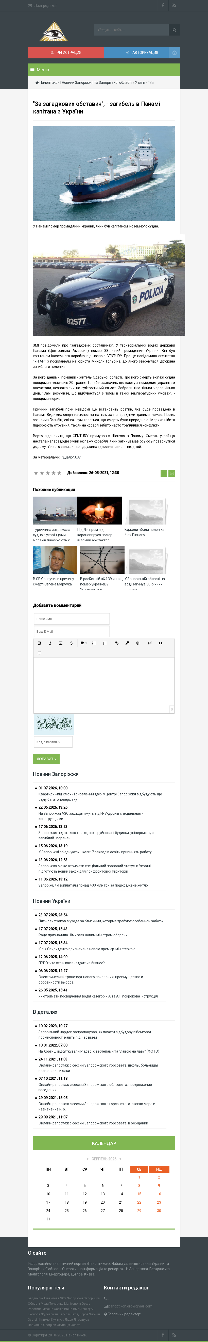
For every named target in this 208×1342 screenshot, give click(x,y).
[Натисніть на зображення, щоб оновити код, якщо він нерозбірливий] (54, 724)
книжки (44, 1319)
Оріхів (86, 1303)
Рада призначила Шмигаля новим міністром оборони (83, 935)
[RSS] (174, 5)
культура (57, 1319)
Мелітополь (72, 1303)
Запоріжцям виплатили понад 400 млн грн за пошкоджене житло (93, 885)
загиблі (64, 1314)
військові (80, 1309)
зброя (83, 1314)
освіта (75, 1325)
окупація (63, 1325)
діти (91, 1309)
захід (75, 1314)
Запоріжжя (75, 1298)
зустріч (33, 1319)
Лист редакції (45, 6)
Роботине (35, 1309)
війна (68, 1309)
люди (69, 1319)
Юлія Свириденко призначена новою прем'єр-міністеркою (87, 949)
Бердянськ (35, 1298)
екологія (34, 1314)
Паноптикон (76, 1335)
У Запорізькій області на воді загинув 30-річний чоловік (145, 584)
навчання (35, 1325)
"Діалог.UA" (71, 457)
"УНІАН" (39, 361)
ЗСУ (63, 1298)
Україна (47, 1309)
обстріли (49, 1325)
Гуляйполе (51, 1298)
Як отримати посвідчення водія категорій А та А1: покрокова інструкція (98, 996)
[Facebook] (163, 5)
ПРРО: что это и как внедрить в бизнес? (72, 963)
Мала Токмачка (52, 1303)
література (81, 1319)
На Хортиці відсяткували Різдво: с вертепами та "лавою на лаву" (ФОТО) (99, 1051)
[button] (39, 643)
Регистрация (68, 53)
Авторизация (145, 53)
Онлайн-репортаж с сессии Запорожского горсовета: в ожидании (93, 1123)
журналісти (49, 1314)
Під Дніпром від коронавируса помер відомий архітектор (94, 535)
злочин (94, 1314)
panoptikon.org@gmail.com (130, 1306)
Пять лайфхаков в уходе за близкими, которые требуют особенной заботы (101, 921)
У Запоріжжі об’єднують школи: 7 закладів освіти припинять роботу (95, 852)
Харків (58, 1309)
